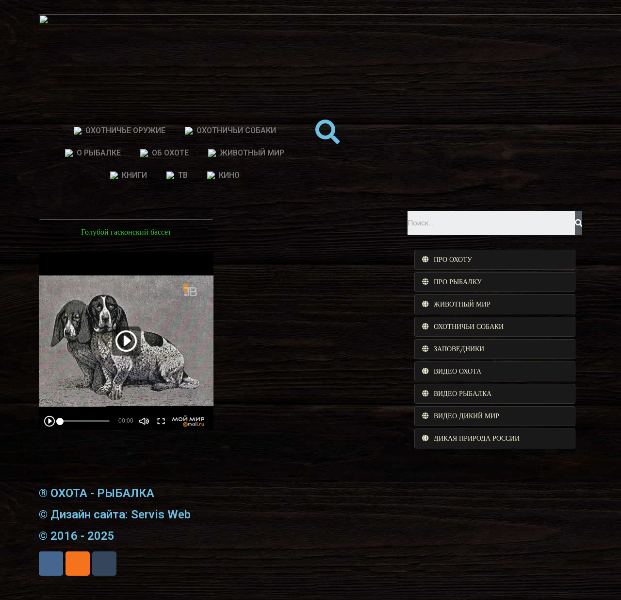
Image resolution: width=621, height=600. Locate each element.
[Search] (578, 223)
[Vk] (51, 563)
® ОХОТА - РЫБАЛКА (96, 493)
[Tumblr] (104, 563)
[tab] (495, 259)
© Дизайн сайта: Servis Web (115, 514)
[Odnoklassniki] (77, 563)
